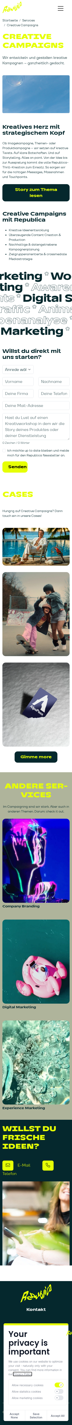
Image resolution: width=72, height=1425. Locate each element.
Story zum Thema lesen (36, 192)
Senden (17, 467)
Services (28, 20)
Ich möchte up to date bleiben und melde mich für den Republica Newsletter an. (38, 452)
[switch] (59, 1385)
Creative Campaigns (22, 25)
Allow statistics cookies (26, 1391)
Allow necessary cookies (27, 1385)
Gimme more (36, 757)
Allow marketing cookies (27, 1398)
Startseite (10, 20)
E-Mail (23, 1165)
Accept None (14, 1415)
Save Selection (36, 1415)
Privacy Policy (22, 1374)
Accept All (58, 1415)
